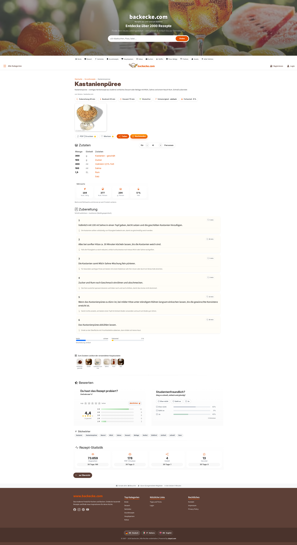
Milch (111, 435)
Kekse (141, 59)
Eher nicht (164, 401)
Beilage (136, 435)
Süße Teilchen (208, 59)
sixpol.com (172, 538)
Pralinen (185, 59)
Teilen (124, 136)
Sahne (98, 168)
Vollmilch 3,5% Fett (104, 164)
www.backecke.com (88, 496)
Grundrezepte (113, 59)
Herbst (145, 435)
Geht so (178, 401)
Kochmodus (140, 136)
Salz (97, 176)
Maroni (103, 435)
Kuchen (150, 59)
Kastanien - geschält (105, 155)
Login (152, 505)
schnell (172, 435)
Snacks (196, 59)
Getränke (100, 59)
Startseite (78, 79)
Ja (188, 401)
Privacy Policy (193, 509)
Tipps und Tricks (156, 502)
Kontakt (191, 502)
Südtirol (154, 435)
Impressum (192, 505)
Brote (79, 59)
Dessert (89, 59)
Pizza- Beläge (172, 59)
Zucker (98, 160)
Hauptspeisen (128, 59)
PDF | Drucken (86, 136)
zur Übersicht (84, 475)
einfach (163, 435)
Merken (107, 136)
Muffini (160, 59)
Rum (97, 172)
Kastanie (79, 435)
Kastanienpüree (91, 435)
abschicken (134, 403)
